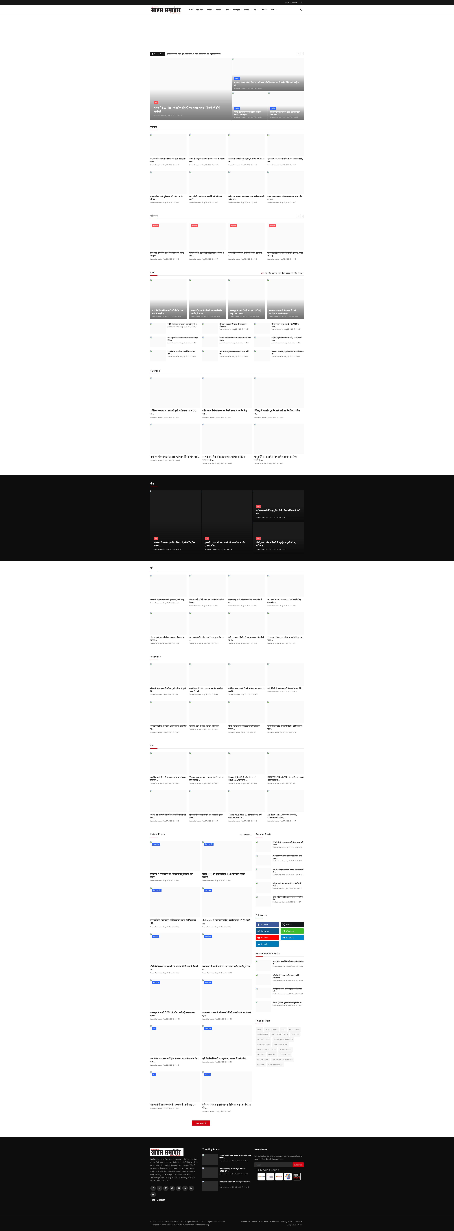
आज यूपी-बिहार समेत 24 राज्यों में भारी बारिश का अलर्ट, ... (205, 197)
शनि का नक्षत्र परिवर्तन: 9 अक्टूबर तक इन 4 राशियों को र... (246, 638)
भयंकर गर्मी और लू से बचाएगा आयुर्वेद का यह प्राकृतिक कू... (168, 727)
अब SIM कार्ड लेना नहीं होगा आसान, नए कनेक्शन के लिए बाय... (168, 778)
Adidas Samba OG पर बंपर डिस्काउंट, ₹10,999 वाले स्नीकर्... (282, 816)
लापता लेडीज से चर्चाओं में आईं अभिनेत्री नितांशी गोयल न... (288, 962)
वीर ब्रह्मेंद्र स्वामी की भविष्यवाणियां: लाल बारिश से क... (245, 601)
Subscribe (298, 1165)
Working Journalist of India (283, 1039)
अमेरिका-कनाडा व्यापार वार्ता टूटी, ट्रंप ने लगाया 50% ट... (173, 412)
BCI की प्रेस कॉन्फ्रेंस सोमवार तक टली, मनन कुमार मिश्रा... (168, 160)
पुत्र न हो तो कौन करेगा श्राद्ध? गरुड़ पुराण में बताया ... (206, 638)
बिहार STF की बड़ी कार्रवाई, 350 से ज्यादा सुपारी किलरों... (223, 876)
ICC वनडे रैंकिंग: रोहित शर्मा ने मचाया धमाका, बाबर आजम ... (287, 857)
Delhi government (263, 1044)
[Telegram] (185, 1188)
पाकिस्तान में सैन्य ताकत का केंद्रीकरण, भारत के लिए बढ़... (224, 412)
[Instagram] (166, 1188)
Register (295, 2)
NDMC (259, 1029)
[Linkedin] (191, 1188)
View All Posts (245, 835)
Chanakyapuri (294, 1029)
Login (287, 2)
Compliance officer (294, 1225)
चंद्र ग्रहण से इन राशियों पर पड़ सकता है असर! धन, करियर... (168, 638)
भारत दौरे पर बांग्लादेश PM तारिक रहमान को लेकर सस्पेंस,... (275, 458)
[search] (301, 10)
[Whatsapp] (172, 1188)
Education (260, 1064)
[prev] (298, 53)
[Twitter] (159, 1188)
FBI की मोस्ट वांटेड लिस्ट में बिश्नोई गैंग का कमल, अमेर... (182, 352)
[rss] (153, 1194)
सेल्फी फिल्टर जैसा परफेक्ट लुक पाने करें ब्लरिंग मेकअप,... (244, 727)
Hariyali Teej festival (275, 1064)
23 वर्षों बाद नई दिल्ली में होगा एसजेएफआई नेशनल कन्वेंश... (235, 1156)
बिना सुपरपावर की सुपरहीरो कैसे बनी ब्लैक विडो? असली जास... (244, 254)
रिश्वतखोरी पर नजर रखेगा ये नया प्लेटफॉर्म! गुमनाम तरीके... (206, 816)
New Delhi (260, 1054)
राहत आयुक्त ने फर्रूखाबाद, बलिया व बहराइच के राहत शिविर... (183, 339)
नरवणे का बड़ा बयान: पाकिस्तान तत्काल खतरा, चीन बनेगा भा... (284, 197)
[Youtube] (178, 1188)
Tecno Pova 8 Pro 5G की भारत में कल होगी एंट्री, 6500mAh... (245, 816)
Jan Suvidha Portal (263, 1039)
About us (298, 1221)
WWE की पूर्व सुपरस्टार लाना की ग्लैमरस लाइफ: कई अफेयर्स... (288, 843)
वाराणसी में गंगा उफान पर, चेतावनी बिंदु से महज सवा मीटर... (171, 876)
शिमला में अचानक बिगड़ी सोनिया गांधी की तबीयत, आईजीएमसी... (247, 113)
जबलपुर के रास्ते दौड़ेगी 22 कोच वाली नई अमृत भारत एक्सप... (245, 312)
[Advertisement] (227, 33)
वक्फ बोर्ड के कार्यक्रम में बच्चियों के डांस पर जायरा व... (167, 254)
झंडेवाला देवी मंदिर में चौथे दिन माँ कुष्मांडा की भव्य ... (235, 1183)
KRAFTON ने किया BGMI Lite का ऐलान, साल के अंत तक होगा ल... (285, 778)
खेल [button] (255, 10)
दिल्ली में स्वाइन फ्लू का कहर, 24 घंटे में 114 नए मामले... (285, 325)
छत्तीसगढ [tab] (274, 273)
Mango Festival (285, 1054)
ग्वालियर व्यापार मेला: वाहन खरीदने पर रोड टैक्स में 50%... (287, 884)
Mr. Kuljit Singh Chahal (280, 1034)
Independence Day (280, 1044)
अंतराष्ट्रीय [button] (236, 10)
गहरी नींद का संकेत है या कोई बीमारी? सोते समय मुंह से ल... (284, 727)
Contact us (245, 1221)
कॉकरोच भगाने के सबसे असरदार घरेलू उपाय (204, 726)
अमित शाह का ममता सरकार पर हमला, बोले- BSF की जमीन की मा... (246, 197)
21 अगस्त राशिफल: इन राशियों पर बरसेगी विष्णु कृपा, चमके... (285, 638)
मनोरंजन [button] (218, 10)
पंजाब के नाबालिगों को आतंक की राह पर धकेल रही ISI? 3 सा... (235, 339)
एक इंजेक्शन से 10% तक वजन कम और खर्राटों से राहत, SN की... (206, 689)
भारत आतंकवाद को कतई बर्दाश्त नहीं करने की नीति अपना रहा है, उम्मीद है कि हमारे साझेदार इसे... (267, 84)
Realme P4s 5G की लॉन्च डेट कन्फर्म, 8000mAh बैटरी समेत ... (242, 778)
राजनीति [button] (246, 10)
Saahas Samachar (279, 966)
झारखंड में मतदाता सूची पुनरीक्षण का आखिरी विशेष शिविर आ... (288, 352)
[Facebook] (153, 1188)
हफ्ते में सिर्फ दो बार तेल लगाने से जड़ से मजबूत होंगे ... (285, 688)
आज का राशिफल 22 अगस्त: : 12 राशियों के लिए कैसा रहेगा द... (284, 601)
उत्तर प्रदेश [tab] (268, 273)
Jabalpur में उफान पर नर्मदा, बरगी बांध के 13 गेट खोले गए (226, 922)
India (283, 1029)
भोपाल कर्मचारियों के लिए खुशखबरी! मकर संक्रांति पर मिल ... (288, 898)
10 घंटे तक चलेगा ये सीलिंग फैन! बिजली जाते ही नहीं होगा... (168, 816)
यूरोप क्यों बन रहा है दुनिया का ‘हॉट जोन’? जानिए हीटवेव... (166, 197)
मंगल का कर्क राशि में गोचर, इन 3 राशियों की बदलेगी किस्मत (206, 601)
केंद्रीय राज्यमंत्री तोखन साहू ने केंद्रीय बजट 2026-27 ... (234, 1169)
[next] (302, 53)
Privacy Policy (286, 1221)
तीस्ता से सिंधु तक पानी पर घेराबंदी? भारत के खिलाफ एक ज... (207, 160)
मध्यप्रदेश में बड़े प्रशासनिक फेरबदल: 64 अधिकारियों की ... (288, 870)
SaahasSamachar (160, 116)
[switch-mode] (302, 2)
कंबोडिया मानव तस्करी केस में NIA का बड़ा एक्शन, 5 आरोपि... (246, 689)
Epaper (264, 10)
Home (191, 10)
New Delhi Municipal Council (282, 1059)
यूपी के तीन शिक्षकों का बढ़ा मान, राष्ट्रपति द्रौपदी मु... (183, 324)
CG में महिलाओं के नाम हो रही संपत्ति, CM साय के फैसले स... (167, 312)
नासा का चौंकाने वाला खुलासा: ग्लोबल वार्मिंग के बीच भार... (174, 456)
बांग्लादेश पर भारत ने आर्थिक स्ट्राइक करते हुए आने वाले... (287, 990)
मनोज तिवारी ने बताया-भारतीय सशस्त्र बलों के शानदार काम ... (286, 976)
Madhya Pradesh (286, 1049)
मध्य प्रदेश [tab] (294, 273)
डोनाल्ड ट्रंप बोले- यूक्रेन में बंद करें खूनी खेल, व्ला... (288, 1002)
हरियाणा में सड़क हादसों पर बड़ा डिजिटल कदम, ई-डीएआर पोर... (234, 325)
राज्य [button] (227, 10)
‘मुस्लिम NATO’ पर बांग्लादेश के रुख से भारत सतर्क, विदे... (285, 160)
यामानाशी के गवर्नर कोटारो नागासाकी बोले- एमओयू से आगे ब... (206, 312)
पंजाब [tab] (279, 273)
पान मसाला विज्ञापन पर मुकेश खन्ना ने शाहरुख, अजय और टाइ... (207, 254)
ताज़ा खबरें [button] (199, 10)
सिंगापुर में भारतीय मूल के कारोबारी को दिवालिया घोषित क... (277, 412)
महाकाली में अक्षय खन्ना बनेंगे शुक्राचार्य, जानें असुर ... (168, 599)
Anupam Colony (262, 1059)
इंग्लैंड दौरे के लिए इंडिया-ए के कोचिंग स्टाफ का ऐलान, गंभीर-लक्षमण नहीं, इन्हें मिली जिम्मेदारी (193, 54)
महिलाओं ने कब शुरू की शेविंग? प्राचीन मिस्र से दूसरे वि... (168, 689)
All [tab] (262, 273)
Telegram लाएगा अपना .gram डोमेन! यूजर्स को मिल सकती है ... (206, 778)
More (272, 10)
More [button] (300, 273)
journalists (272, 1054)
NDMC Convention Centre (266, 1049)
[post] (191, 89)
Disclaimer (274, 1221)
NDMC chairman (271, 1029)
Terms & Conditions (260, 1221)
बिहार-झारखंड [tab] (286, 273)
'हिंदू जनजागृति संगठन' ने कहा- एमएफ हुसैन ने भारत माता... (285, 113)
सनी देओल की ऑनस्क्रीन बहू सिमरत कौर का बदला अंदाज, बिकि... (284, 254)
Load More (200, 1123)
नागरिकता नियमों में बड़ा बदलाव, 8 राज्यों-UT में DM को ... (246, 160)
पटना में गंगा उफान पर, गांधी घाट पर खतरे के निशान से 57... (173, 922)
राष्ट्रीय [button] (209, 10)
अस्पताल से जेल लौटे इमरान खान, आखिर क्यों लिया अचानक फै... (223, 458)
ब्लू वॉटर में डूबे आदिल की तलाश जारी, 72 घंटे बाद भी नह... (286, 339)
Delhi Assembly (262, 1034)
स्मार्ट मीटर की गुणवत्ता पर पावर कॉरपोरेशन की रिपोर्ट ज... (234, 352)
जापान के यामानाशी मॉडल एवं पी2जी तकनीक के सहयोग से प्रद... (282, 312)
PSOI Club (295, 1034)
